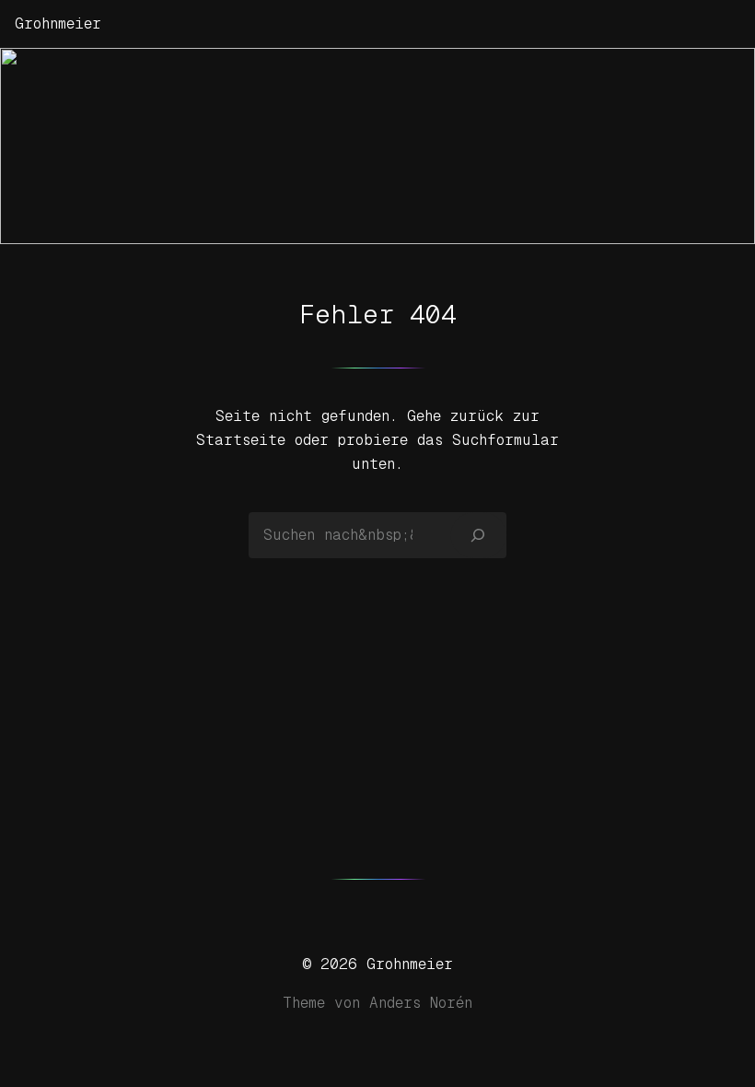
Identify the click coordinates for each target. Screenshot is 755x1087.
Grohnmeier (58, 23)
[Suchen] (478, 535)
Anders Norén (420, 1002)
